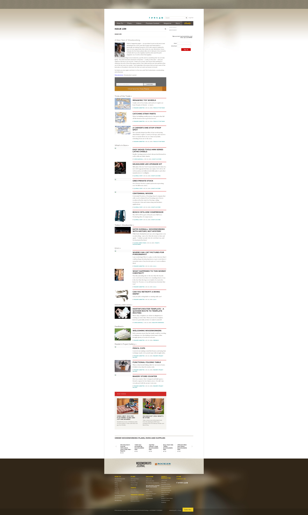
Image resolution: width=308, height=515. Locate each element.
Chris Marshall (138, 159)
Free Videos (134, 489)
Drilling (116, 486)
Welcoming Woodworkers (147, 331)
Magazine (167, 23)
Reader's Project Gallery (125, 344)
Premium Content (152, 23)
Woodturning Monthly (166, 490)
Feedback (119, 326)
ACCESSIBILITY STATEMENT (156, 510)
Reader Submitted (139, 107)
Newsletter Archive (165, 484)
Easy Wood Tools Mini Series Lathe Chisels (148, 150)
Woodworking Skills (120, 478)
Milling (116, 482)
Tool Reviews (149, 498)
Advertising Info (173, 510)
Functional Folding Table (147, 362)
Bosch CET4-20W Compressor (148, 212)
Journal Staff (138, 175)
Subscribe (163, 482)
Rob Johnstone (119, 75)
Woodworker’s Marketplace (152, 482)
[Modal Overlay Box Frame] (140, 82)
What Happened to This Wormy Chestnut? (149, 272)
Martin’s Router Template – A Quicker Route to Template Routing (148, 311)
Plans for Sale (134, 484)
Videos (138, 23)
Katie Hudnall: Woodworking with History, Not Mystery (149, 230)
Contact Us (181, 479)
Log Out (191, 17)
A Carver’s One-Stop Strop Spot (147, 129)
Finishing (117, 492)
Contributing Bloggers (151, 493)
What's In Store (121, 145)
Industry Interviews (123, 305)
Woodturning (118, 500)
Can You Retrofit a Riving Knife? (146, 293)
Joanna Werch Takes (140, 242)
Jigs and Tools (118, 497)
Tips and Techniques (120, 495)
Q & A (117, 248)
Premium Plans (134, 482)
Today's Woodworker (124, 225)
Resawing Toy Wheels (144, 100)
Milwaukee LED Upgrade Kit (147, 164)
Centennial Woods (143, 193)
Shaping (117, 488)
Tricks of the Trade (122, 96)
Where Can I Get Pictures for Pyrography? (148, 253)
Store (178, 23)
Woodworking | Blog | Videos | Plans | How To (127, 15)
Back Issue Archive (135, 501)
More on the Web (150, 480)
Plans (129, 23)
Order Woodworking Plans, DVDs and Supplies (140, 438)
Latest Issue (149, 478)
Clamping (117, 490)
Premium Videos (135, 492)
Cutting (116, 484)
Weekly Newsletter (166, 477)
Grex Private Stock (143, 181)
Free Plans (133, 480)
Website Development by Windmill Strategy (138, 510)
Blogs (147, 489)
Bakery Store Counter (145, 376)
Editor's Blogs (149, 491)
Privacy (179, 510)
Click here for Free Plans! (138, 89)
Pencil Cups (139, 348)
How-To (120, 23)
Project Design (118, 480)
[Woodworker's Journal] (145, 465)
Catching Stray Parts (144, 114)
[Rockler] (163, 465)
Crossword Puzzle (165, 500)
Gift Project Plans (135, 478)
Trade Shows (149, 495)
